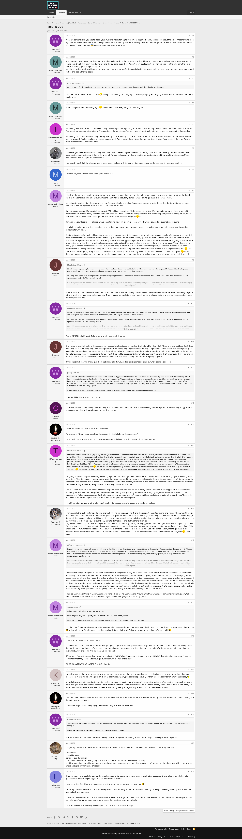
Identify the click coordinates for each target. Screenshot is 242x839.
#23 (192, 743)
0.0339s (178, 837)
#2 (193, 57)
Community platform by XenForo (121, 833)
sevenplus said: (73, 607)
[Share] (189, 35)
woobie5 (51, 31)
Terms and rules (161, 829)
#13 (192, 403)
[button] (80, 12)
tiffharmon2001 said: (75, 545)
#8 (193, 191)
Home (51, 12)
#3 (193, 78)
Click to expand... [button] (130, 285)
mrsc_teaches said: (74, 83)
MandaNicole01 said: (75, 265)
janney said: (71, 372)
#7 (193, 169)
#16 (192, 509)
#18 (192, 602)
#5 (193, 124)
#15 (192, 446)
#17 (192, 540)
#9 (193, 260)
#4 (193, 103)
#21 (192, 693)
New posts (51, 17)
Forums (61, 12)
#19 (192, 636)
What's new (73, 12)
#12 (192, 368)
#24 (192, 772)
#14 (192, 424)
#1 (193, 35)
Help (183, 829)
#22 (192, 714)
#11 (192, 342)
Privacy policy (174, 829)
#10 (192, 303)
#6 (193, 148)
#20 (192, 670)
